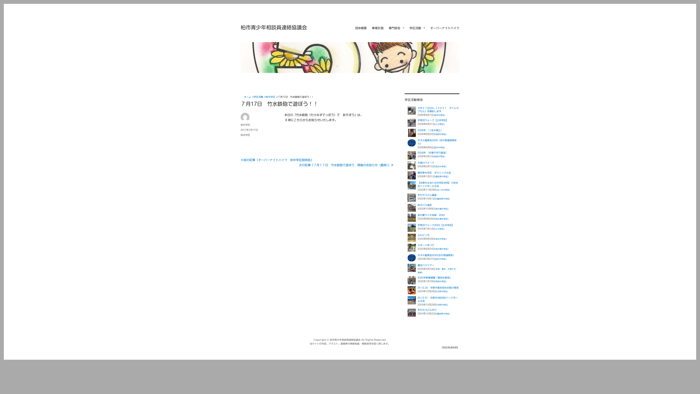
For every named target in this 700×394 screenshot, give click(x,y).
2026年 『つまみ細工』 (430, 130)
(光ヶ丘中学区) (443, 190)
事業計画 (378, 28)
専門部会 (394, 28)
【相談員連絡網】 (449, 347)
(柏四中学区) (440, 134)
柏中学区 (245, 125)
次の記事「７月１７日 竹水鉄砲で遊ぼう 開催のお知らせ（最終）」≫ (346, 165)
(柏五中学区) (439, 115)
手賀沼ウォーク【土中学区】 (433, 120)
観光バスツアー (426, 265)
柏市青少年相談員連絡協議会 (274, 27)
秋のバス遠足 (425, 205)
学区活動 (415, 28)
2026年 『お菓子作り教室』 (433, 153)
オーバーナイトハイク (444, 28)
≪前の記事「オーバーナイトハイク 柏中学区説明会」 (277, 160)
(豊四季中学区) (441, 176)
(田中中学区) (439, 147)
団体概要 (361, 28)
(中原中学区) (442, 291)
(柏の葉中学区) (441, 209)
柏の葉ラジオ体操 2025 (431, 215)
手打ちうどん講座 (427, 195)
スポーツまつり (426, 245)
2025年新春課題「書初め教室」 (435, 278)
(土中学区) (439, 124)
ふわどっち (423, 235)
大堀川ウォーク (426, 163)
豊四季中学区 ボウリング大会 (434, 173)
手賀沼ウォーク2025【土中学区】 (436, 225)
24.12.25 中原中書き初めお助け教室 (438, 288)
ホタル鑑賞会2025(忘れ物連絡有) (436, 255)
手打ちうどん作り (427, 310)
